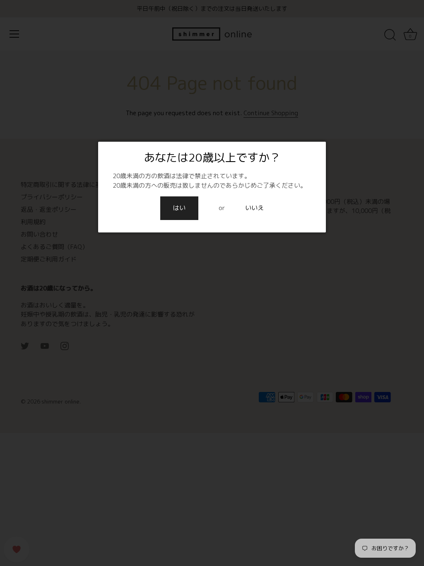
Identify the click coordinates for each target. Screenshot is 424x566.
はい (179, 207)
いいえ (254, 207)
